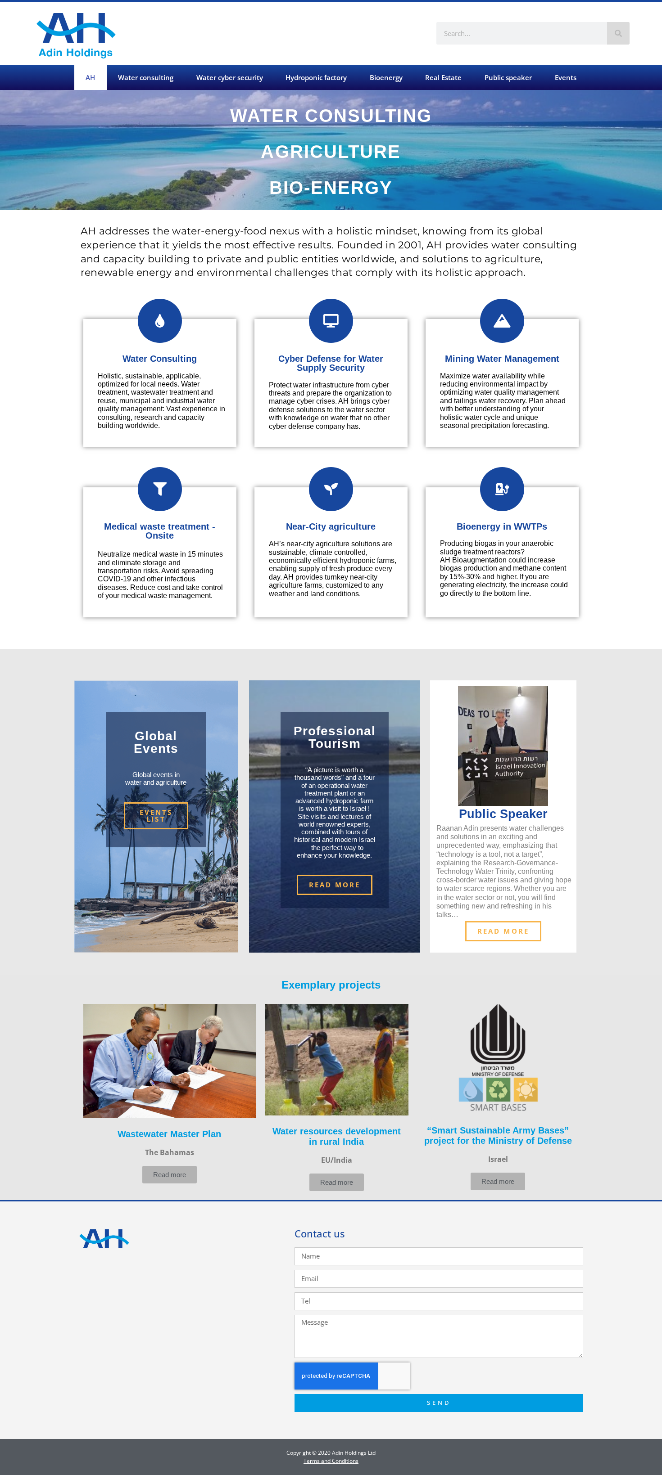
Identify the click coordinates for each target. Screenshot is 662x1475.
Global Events (156, 742)
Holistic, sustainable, (132, 376)
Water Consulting (159, 359)
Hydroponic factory (316, 77)
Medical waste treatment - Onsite (159, 531)
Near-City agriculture (331, 526)
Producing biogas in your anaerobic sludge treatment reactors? (496, 547)
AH (90, 77)
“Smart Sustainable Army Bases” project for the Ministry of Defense (498, 1135)
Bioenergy (386, 77)
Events (565, 77)
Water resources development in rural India (336, 1136)
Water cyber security (229, 77)
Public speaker (508, 77)
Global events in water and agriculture (155, 778)
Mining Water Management (502, 359)
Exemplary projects (331, 985)
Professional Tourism (335, 737)
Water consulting (145, 77)
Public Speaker (503, 814)
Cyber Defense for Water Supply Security (330, 363)
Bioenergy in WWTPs (502, 526)
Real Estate (443, 77)
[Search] (618, 33)
